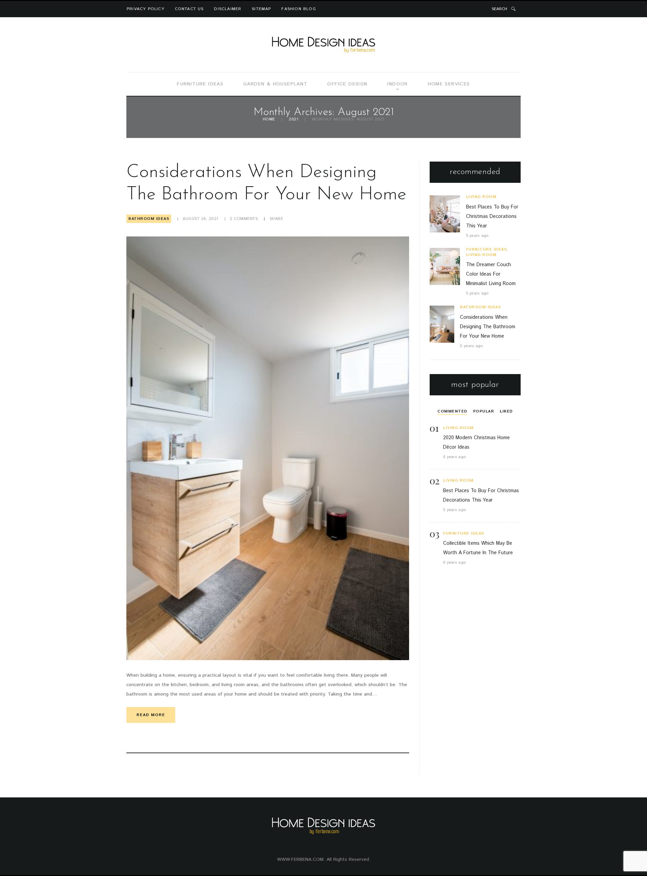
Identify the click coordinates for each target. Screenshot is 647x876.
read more (150, 715)
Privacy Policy (145, 9)
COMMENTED (452, 411)
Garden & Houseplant (275, 84)
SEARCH (499, 9)
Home (269, 119)
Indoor (397, 84)
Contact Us (189, 9)
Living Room (481, 197)
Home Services (449, 84)
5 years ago (477, 235)
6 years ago (454, 457)
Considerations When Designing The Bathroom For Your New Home (487, 327)
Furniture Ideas (200, 84)
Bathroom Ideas (148, 219)
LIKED (506, 411)
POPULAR (483, 411)
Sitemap (261, 9)
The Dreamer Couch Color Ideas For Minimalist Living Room (491, 274)
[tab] (452, 411)
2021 (293, 119)
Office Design (347, 84)
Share (276, 219)
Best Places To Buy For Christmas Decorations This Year (492, 216)
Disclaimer (227, 9)
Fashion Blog (298, 9)
